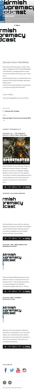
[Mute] (24, 187)
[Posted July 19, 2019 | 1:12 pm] (16, 164)
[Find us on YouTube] (18, 370)
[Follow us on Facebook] (6, 370)
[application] (17, 187)
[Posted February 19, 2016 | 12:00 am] (16, 275)
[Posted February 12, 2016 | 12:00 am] (16, 328)
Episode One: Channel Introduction (12, 298)
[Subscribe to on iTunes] (20, 129)
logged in (13, 98)
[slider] (27, 187)
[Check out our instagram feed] (24, 370)
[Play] (5, 187)
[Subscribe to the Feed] (18, 129)
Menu (18, 25)
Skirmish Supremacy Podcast (10, 13)
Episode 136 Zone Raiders (14, 193)
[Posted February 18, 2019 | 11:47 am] (16, 222)
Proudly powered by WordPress (12, 387)
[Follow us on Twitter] (12, 370)
